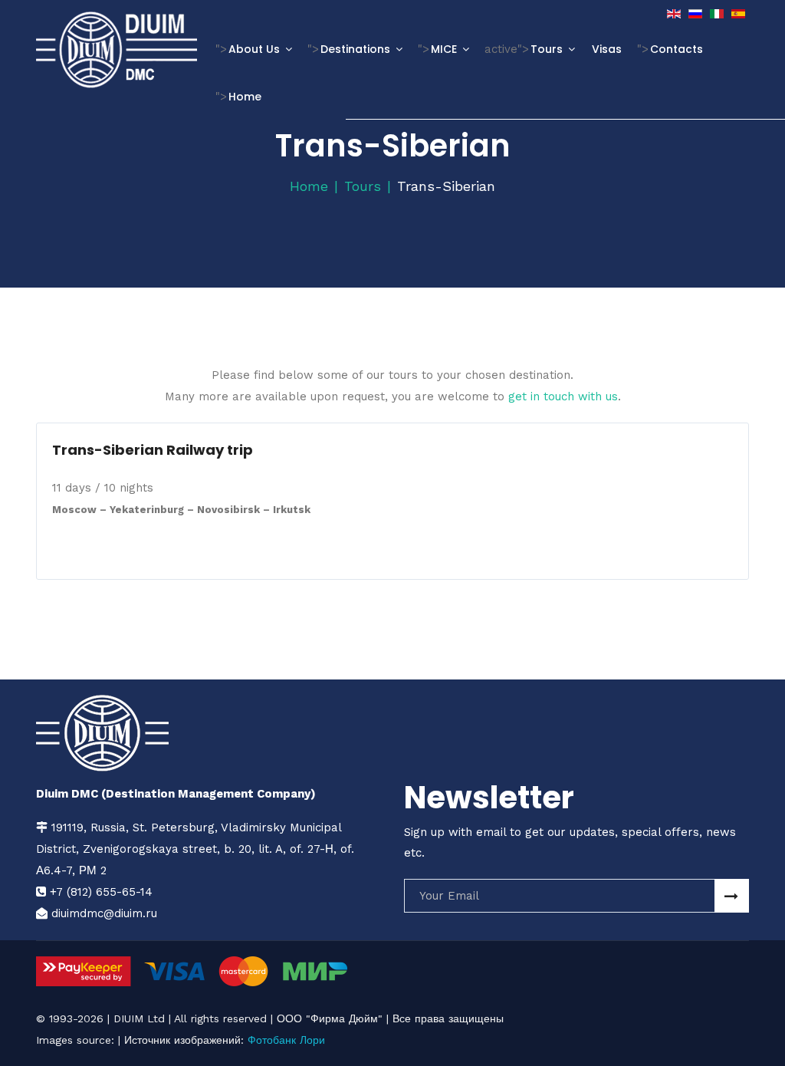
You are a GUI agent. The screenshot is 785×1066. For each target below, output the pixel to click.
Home (244, 96)
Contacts (676, 49)
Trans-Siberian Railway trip (152, 449)
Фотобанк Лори (286, 1040)
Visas (607, 49)
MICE (444, 49)
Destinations (355, 49)
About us (254, 49)
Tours (546, 49)
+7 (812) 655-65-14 (101, 892)
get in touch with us (563, 396)
